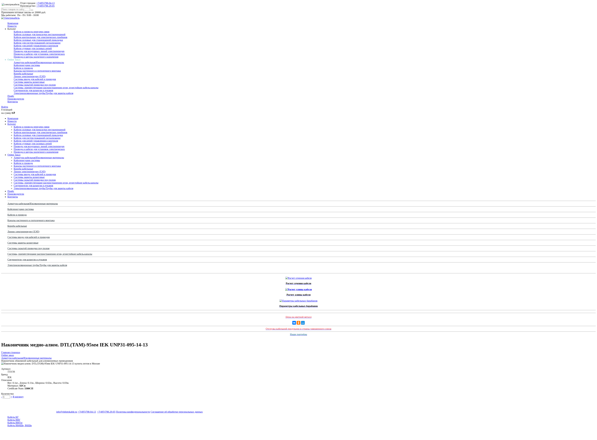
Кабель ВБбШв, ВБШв (19, 425)
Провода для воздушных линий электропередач (39, 51)
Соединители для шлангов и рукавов (33, 90)
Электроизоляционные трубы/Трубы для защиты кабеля (43, 93)
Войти (4, 107)
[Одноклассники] (298, 323)
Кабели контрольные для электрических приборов (40, 37)
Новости (12, 26)
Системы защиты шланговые (29, 82)
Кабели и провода (23, 68)
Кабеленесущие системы (27, 65)
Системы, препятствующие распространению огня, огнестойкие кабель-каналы (56, 87)
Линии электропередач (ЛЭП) (30, 76)
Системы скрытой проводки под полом (35, 84)
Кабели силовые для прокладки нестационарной (39, 34)
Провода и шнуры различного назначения (36, 57)
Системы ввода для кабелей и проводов (35, 79)
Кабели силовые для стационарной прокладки (38, 40)
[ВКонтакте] (294, 323)
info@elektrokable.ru (66, 411)
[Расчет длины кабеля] (298, 288)
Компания (12, 23)
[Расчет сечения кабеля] (298, 277)
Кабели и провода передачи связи (31, 31)
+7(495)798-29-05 (45, 6)
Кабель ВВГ (13, 420)
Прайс (10, 96)
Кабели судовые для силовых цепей (33, 48)
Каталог (11, 124)
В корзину (18, 396)
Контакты (12, 101)
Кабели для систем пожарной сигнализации (37, 43)
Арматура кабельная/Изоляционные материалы (39, 62)
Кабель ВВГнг (15, 422)
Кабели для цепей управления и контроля (36, 45)
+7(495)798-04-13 (45, 3)
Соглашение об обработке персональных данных (177, 411)
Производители (15, 98)
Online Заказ (13, 154)
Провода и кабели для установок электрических (39, 54)
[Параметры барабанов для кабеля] (298, 300)
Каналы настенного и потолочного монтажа (37, 70)
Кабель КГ (13, 417)
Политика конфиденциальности (133, 411)
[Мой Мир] (303, 323)
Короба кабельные (23, 73)
